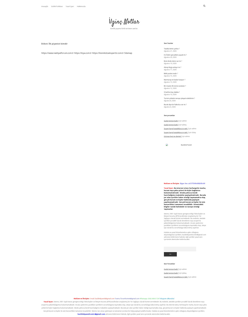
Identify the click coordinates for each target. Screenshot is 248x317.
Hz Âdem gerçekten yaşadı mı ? (175, 55)
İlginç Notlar (124, 22)
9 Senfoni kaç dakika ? (172, 92)
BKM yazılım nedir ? (171, 73)
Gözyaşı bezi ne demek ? (173, 136)
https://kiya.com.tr (83, 53)
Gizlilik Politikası (57, 6)
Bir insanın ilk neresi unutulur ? (175, 86)
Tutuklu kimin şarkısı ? (172, 49)
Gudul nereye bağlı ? (171, 121)
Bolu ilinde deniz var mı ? (173, 61)
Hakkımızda (81, 6)
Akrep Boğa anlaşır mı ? (172, 67)
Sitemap (128, 53)
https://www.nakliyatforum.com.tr (57, 53)
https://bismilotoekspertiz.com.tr (108, 53)
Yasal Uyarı (70, 6)
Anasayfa (44, 6)
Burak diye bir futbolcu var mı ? (175, 104)
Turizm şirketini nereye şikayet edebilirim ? (179, 98)
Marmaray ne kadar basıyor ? (174, 80)
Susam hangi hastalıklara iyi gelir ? (176, 129)
